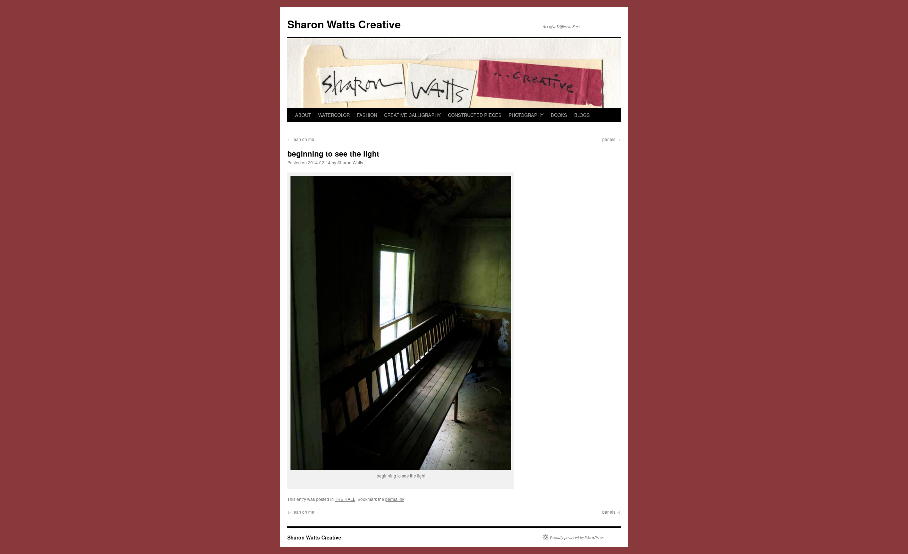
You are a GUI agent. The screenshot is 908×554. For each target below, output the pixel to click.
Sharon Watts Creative (344, 24)
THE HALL (345, 499)
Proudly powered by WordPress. (577, 537)
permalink (394, 499)
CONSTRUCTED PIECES (475, 115)
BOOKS (559, 115)
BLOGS (582, 115)
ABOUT (303, 115)
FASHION (367, 115)
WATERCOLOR (334, 115)
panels (611, 139)
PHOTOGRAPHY (526, 115)
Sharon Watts (350, 162)
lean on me (300, 139)
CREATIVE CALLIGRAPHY (412, 115)
